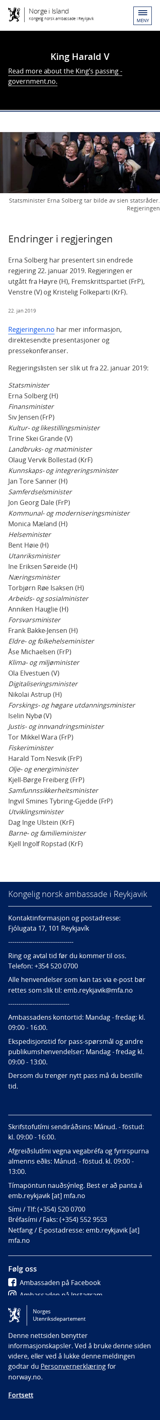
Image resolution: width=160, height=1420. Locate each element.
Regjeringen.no (31, 329)
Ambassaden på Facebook (60, 1282)
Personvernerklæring (73, 1366)
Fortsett (20, 1394)
